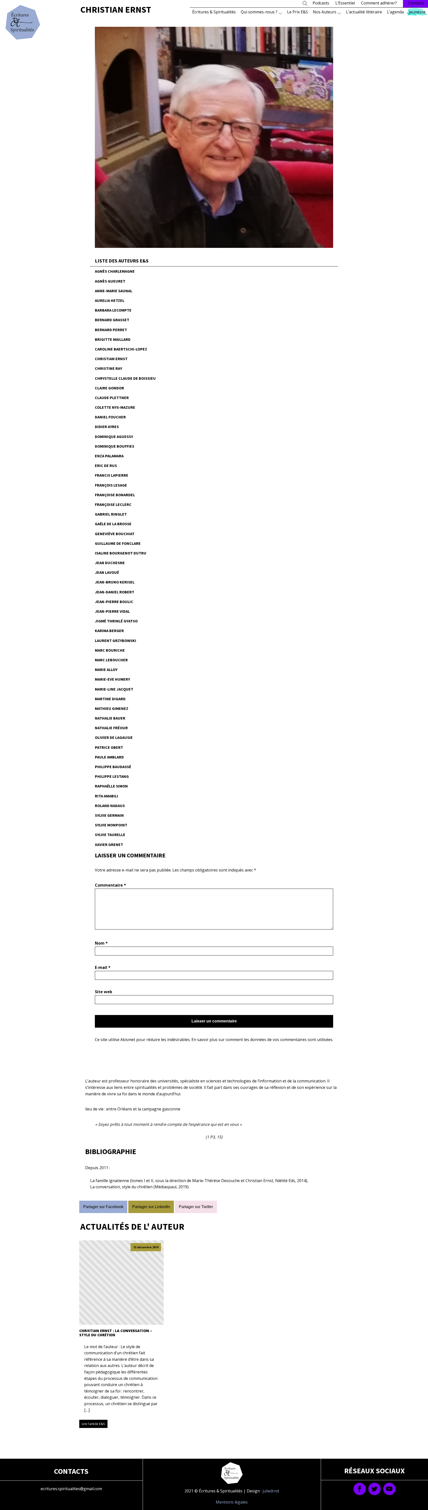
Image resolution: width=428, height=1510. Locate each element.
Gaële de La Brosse (113, 523)
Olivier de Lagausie (114, 737)
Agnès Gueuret (110, 281)
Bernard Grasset (112, 319)
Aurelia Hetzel (109, 300)
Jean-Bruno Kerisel (114, 582)
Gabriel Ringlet (111, 514)
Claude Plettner (112, 397)
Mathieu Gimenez (111, 708)
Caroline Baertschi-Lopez (121, 349)
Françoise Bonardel (115, 494)
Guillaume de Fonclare (118, 543)
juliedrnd (271, 1491)
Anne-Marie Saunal (113, 290)
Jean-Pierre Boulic (114, 601)
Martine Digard (110, 698)
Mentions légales (232, 1502)
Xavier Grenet (109, 844)
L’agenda (395, 12)
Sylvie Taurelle (110, 834)
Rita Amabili (106, 795)
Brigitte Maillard (113, 339)
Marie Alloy (106, 669)
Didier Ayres (107, 426)
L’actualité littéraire (364, 12)
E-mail (102, 967)
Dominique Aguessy (114, 436)
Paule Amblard (109, 757)
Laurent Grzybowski (115, 640)
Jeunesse (417, 12)
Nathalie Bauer (110, 718)
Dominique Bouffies (114, 446)
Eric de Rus (106, 465)
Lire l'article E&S (93, 1424)
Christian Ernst (111, 358)
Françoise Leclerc (113, 504)
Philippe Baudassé (113, 766)
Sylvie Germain (109, 815)
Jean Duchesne (110, 562)
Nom (101, 943)
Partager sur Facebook (103, 1207)
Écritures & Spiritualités (214, 12)
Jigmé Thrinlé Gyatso (116, 620)
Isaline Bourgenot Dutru (120, 553)
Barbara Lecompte (113, 310)
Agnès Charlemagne (115, 271)
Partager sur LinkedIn (151, 1207)
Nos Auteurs (324, 12)
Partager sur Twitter (196, 1207)
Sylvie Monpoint (111, 824)
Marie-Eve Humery (112, 679)
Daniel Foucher (110, 416)
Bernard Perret (111, 329)
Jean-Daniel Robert (114, 591)
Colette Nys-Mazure (115, 407)
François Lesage (111, 485)
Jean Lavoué (107, 572)
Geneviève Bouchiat (114, 533)
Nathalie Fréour (111, 727)
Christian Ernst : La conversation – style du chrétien (115, 1333)
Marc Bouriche (110, 650)
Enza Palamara (109, 455)
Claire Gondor (109, 387)
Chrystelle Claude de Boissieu (125, 378)
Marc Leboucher (111, 659)
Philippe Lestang (112, 776)
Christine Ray (108, 368)
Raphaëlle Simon (111, 786)
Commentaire (110, 885)
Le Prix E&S (297, 12)
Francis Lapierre (111, 475)
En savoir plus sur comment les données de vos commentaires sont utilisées (261, 1039)
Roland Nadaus (110, 805)
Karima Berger (109, 630)
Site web (103, 991)
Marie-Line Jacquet (114, 689)
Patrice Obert (109, 747)
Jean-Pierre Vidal (112, 611)
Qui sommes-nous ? (259, 12)
